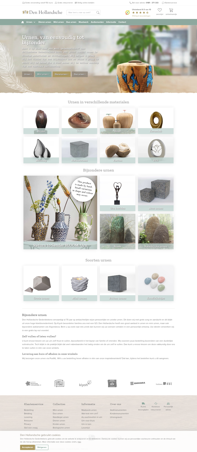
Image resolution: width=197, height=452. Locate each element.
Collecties (59, 404)
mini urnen (154, 323)
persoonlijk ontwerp (140, 326)
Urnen (31, 22)
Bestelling (29, 410)
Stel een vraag (31, 427)
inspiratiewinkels (112, 358)
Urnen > (28, 74)
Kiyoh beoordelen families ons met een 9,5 (77, 323)
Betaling (28, 413)
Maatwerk (83, 22)
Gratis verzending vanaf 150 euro (39, 2)
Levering (28, 417)
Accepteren (27, 447)
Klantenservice (171, 2)
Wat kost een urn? (89, 413)
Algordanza (54, 326)
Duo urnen (71, 22)
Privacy (27, 424)
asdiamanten (39, 326)
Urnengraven (116, 417)
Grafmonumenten (118, 410)
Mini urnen (58, 22)
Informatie (111, 22)
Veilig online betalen (86, 2)
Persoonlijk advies (168, 406)
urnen (119, 319)
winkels (55, 347)
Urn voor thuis (88, 420)
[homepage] (22, 22)
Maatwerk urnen (89, 410)
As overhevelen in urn (91, 417)
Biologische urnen (61, 427)
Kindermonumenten (119, 413)
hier (79, 441)
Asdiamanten (97, 22)
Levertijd (85, 427)
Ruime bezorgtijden (143, 406)
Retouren (28, 420)
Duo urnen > (80, 74)
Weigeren (42, 447)
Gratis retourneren (65, 2)
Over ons (115, 404)
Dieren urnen (44, 22)
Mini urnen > (43, 74)
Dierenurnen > (61, 74)
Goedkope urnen (61, 417)
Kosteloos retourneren (156, 406)
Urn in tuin (86, 424)
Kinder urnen (59, 424)
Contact (122, 22)
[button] (98, 12)
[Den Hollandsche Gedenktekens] (42, 12)
